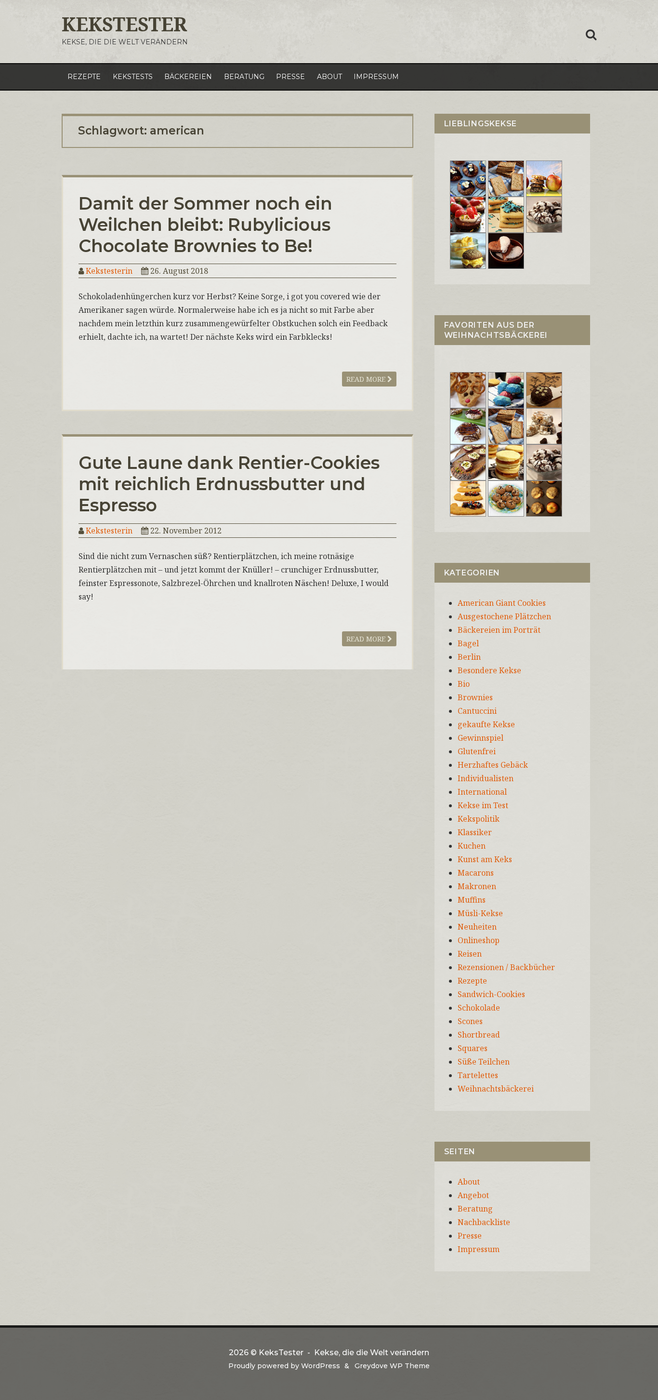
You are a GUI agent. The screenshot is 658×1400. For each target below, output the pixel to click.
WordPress (320, 1365)
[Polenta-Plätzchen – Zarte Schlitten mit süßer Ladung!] (468, 498)
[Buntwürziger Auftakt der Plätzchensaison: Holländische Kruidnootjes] (506, 389)
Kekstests (133, 76)
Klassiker (475, 832)
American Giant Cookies (502, 603)
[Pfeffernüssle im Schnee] (506, 498)
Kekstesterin (109, 271)
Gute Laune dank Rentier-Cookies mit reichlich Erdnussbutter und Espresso (229, 484)
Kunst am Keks (485, 859)
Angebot (473, 1195)
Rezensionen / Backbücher (506, 967)
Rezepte (84, 76)
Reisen (470, 953)
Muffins (472, 899)
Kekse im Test (483, 805)
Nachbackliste (484, 1222)
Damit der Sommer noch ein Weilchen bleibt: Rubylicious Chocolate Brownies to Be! (205, 224)
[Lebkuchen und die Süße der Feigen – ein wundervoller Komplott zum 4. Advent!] (544, 389)
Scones (470, 1021)
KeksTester (124, 24)
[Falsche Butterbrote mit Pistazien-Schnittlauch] (468, 461)
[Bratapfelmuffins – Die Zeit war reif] (544, 498)
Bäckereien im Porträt (499, 630)
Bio (464, 684)
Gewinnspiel (480, 738)
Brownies (475, 697)
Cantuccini (477, 711)
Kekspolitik (479, 818)
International (482, 792)
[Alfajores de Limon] (506, 461)
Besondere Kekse (489, 670)
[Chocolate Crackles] (544, 214)
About (329, 76)
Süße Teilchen (484, 1061)
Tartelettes (478, 1075)
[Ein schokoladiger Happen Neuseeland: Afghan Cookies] (468, 178)
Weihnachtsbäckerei (496, 1088)
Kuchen (472, 845)
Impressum (376, 76)
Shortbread (479, 1034)
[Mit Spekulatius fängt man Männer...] (506, 178)
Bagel (468, 643)
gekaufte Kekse (486, 724)
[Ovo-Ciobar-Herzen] (506, 250)
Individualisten (485, 778)
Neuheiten (477, 926)
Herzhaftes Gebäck (493, 765)
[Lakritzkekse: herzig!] (506, 214)
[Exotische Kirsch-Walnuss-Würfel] (544, 425)
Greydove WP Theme (392, 1365)
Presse (290, 76)
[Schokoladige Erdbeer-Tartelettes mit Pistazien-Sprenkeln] (468, 214)
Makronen (477, 886)
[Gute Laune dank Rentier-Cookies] (468, 389)
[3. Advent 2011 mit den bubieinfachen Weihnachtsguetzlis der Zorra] (468, 425)
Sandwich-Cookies (491, 994)
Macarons (476, 872)
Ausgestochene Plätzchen (504, 616)
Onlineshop (479, 940)
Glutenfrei (477, 751)
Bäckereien (188, 76)
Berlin (469, 657)
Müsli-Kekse (480, 913)
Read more (366, 379)
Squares (472, 1048)
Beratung (244, 76)
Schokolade (479, 1007)
